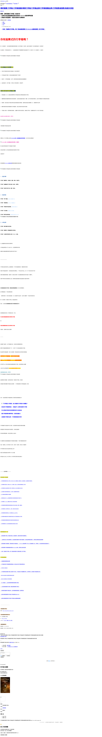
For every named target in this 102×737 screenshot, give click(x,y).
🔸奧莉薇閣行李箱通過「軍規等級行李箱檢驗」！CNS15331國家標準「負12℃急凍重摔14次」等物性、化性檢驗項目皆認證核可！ (25, 543)
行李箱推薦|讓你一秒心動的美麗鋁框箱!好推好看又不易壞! (9, 523)
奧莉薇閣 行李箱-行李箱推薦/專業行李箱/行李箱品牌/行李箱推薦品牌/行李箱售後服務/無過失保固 (37, 8)
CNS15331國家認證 (8, 163)
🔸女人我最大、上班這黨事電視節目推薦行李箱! (9, 582)
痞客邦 (10, 642)
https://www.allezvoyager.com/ (8, 610)
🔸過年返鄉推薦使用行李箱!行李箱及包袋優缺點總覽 (10, 598)
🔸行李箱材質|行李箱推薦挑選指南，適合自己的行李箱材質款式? (12, 564)
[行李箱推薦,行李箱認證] (0, 142)
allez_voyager (4, 618)
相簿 (3, 22)
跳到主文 (2, 11)
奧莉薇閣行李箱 (3, 636)
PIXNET (43, 722)
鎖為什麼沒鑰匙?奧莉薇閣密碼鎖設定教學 (7, 575)
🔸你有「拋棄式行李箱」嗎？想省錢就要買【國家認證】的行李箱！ (13, 551)
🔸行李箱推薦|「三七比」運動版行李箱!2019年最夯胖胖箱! (8, 501)
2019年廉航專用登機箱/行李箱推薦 (6, 494)
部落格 (4, 23)
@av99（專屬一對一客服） (8, 620)
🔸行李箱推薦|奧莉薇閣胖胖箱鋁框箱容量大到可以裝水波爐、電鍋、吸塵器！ (11, 505)
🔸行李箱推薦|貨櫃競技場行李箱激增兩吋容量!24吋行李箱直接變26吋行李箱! (11, 516)
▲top (1, 648)
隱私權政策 (57, 722)
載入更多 (2, 650)
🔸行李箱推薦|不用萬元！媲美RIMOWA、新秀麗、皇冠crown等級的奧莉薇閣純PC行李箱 (13, 484)
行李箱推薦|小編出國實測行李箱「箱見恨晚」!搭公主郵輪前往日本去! (12, 488)
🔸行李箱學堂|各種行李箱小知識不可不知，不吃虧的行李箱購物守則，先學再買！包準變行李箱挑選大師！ (20, 571)
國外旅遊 (8, 645)
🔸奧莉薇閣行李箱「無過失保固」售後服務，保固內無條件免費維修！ (13, 535)
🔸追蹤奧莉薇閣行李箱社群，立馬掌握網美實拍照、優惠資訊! (12, 590)
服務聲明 (61, 722)
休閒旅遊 (9, 20)
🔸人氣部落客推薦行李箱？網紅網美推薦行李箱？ (9, 586)
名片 (3, 24)
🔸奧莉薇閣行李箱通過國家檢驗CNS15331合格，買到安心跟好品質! (13, 547)
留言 (13, 642)
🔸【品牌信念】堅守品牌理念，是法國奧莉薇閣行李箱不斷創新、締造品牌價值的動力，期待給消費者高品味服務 (21, 539)
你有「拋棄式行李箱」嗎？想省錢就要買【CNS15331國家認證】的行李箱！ (24, 29)
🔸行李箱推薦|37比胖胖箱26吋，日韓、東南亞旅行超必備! (9, 508)
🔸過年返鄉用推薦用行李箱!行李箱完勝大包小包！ (10, 594)
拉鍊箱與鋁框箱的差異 (5, 561)
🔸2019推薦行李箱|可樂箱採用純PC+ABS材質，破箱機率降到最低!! (9, 491)
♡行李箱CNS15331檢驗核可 (12, 646)
